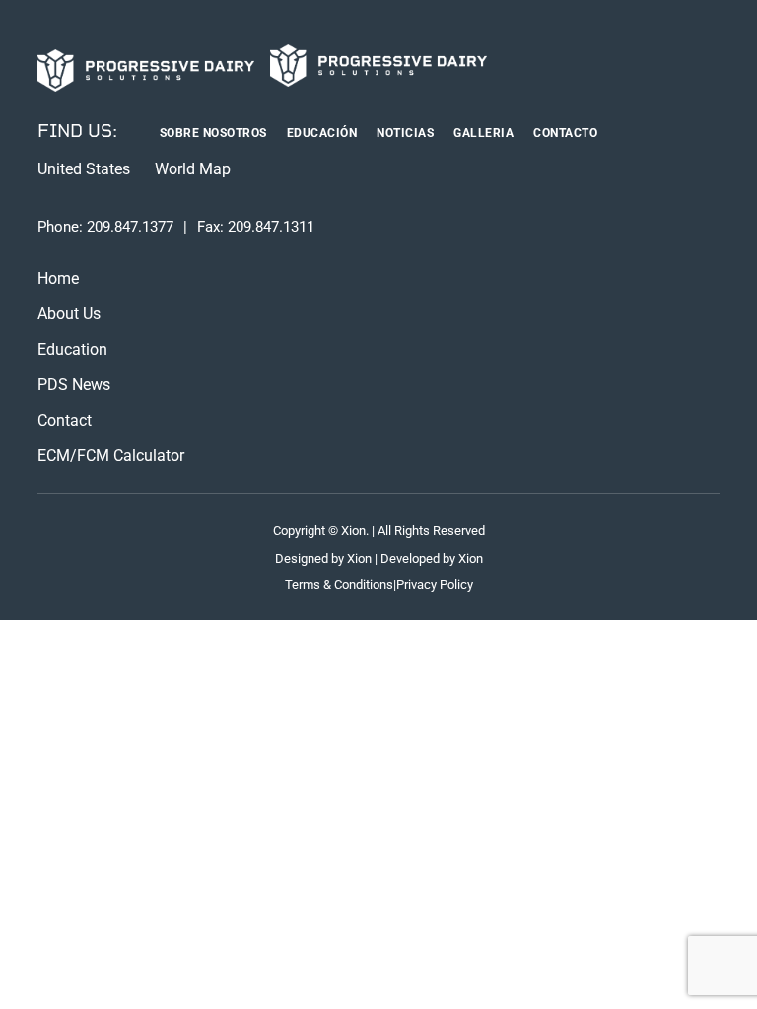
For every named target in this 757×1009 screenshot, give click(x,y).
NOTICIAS (405, 133)
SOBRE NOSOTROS (213, 133)
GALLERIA (483, 133)
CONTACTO (565, 133)
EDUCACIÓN (322, 133)
